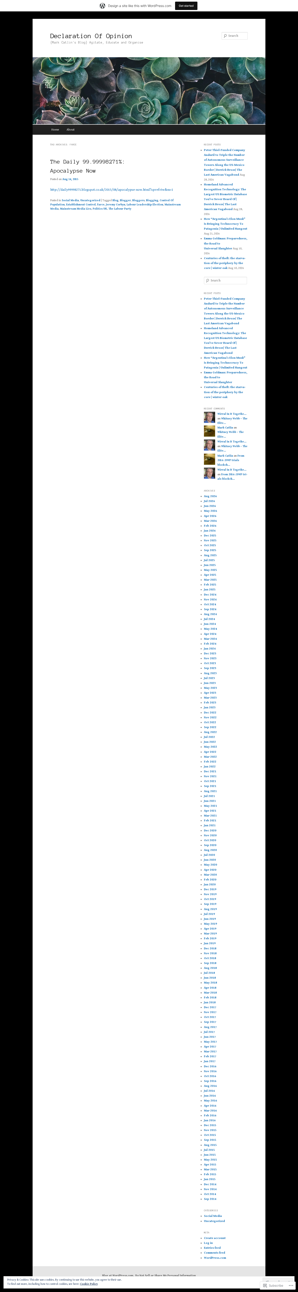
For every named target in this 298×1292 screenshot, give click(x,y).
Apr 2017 (210, 1046)
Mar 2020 (210, 875)
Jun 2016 (210, 1096)
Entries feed (212, 1248)
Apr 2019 (210, 929)
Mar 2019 (210, 933)
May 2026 (210, 511)
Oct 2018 (210, 958)
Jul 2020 (209, 855)
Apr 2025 (210, 575)
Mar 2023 (210, 698)
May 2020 (210, 865)
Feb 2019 (210, 938)
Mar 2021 (210, 815)
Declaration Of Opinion (91, 35)
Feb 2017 (210, 1056)
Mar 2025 (210, 580)
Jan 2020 (210, 884)
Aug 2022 (210, 732)
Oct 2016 (210, 1076)
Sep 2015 (210, 1140)
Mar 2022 (210, 757)
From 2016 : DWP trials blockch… (230, 460)
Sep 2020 (210, 845)
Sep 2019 (210, 904)
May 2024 (210, 629)
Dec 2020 (210, 830)
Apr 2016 (210, 1106)
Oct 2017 (210, 1017)
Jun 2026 (210, 506)
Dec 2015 (210, 1125)
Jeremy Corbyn (115, 204)
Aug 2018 (210, 968)
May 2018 (210, 982)
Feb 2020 (210, 879)
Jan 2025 (210, 589)
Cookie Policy (89, 1283)
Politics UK (100, 208)
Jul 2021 (209, 796)
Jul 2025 (209, 560)
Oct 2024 (210, 604)
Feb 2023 (210, 702)
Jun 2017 (210, 1037)
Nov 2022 (210, 717)
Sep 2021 (210, 786)
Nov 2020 (210, 835)
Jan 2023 (210, 707)
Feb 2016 (210, 1115)
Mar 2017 (210, 1051)
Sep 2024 (210, 609)
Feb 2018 (210, 997)
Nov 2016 (210, 1071)
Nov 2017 (210, 1012)
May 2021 (210, 806)
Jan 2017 (210, 1061)
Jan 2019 (210, 943)
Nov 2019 (210, 894)
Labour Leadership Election (145, 204)
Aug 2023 (210, 673)
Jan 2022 (210, 766)
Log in (208, 1243)
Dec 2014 (210, 1184)
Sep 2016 (210, 1081)
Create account (215, 1238)
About (70, 129)
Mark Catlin (225, 427)
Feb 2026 (210, 526)
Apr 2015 (210, 1164)
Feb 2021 (210, 820)
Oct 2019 (210, 899)
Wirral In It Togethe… (231, 413)
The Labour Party (119, 208)
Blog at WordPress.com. (118, 1275)
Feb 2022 (210, 761)
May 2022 (210, 747)
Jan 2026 (210, 530)
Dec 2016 (210, 1066)
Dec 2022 (210, 712)
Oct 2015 (210, 1135)
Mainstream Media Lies (75, 208)
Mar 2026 (210, 521)
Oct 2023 (210, 663)
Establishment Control (81, 204)
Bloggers (138, 200)
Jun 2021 (210, 801)
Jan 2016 (210, 1120)
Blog (115, 200)
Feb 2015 (210, 1174)
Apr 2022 (210, 752)
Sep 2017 (210, 1022)
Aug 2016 (210, 1086)
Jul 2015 (209, 1150)
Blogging (152, 200)
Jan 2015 (210, 1179)
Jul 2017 (209, 1032)
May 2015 (210, 1159)
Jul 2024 (209, 619)
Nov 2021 (210, 776)
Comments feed (214, 1253)
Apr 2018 (210, 988)
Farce (101, 204)
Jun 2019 (210, 919)
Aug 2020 (210, 850)
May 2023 (210, 688)
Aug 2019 (210, 909)
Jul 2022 (209, 737)
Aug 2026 (210, 496)
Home (55, 129)
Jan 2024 (210, 648)
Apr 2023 (210, 693)
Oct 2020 (210, 840)
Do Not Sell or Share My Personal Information (165, 1275)
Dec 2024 (210, 594)
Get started (186, 5)
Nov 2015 (210, 1130)
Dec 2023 (210, 653)
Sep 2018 (210, 963)
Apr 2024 (210, 634)
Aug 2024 (210, 614)
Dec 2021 (210, 771)
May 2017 (210, 1042)
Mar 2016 (210, 1110)
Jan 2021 (210, 825)
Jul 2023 (209, 678)
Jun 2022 (210, 742)
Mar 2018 (210, 992)
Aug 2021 (210, 791)
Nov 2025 (210, 540)
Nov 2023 (210, 658)
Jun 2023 (210, 683)
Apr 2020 (210, 870)
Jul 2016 (209, 1091)
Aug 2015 (210, 1145)
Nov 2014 (210, 1189)
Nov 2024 (210, 599)
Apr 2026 (210, 516)
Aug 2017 (210, 1027)
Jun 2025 (210, 565)
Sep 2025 (210, 550)
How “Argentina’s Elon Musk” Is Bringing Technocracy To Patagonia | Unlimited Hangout (225, 224)
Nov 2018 (210, 953)
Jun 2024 (210, 624)
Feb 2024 (210, 644)
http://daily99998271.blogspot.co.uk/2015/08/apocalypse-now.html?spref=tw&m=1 (111, 190)
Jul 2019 (209, 914)
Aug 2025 (210, 555)
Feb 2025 (210, 584)
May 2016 (210, 1100)
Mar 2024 (210, 639)
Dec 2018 (210, 948)
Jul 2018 (209, 973)
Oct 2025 (210, 545)
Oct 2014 (210, 1194)
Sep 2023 (210, 668)
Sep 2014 (210, 1199)
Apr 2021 (210, 811)
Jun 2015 (210, 1155)
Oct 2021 (210, 781)
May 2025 (210, 570)
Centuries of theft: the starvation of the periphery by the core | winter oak (225, 263)
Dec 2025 (210, 535)
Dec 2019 (210, 889)
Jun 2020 (210, 860)
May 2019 (210, 924)
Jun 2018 (210, 978)
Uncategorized (90, 200)
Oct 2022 (210, 722)
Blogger (125, 200)
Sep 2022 (210, 727)
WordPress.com (215, 1258)
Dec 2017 (210, 1007)
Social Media (70, 200)
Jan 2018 (210, 1002)
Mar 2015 (210, 1169)
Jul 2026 (209, 501)
